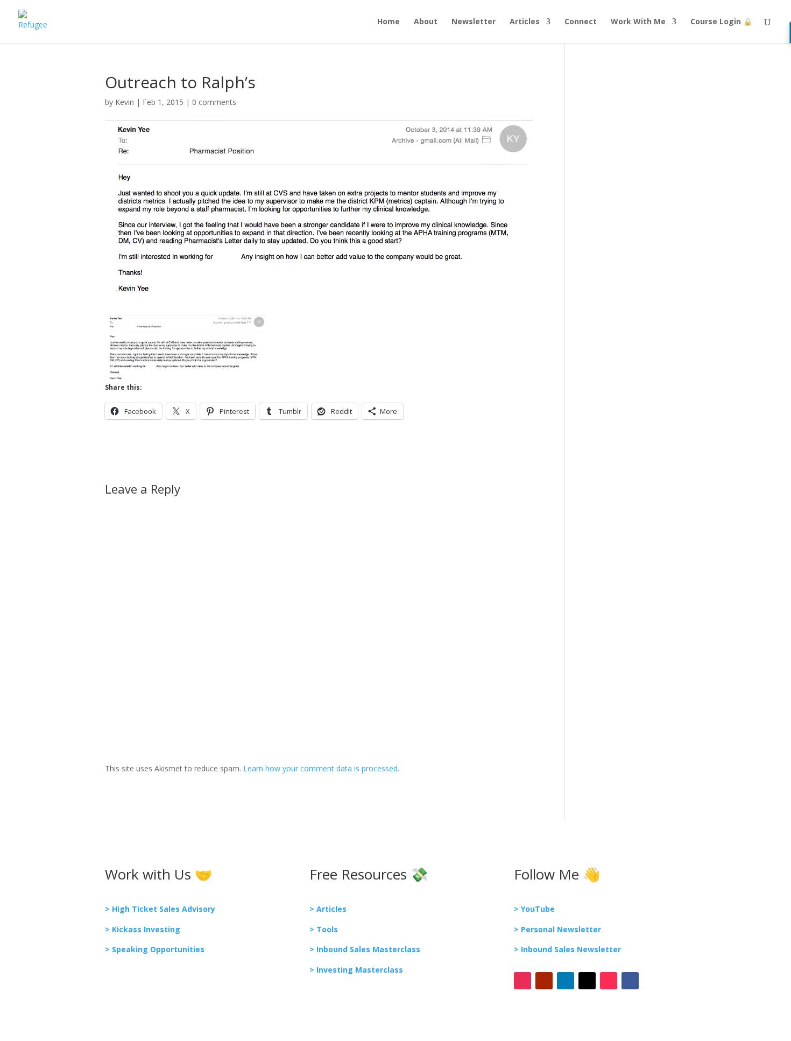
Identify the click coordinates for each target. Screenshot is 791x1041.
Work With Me (638, 22)
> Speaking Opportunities (154, 949)
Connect (580, 22)
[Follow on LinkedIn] (565, 980)
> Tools (323, 929)
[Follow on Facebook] (630, 980)
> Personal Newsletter (557, 929)
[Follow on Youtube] (544, 980)
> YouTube (534, 909)
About (425, 22)
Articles (525, 22)
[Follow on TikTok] (608, 980)
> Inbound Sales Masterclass (364, 949)
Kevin (124, 102)
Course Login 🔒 (721, 22)
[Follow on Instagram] (522, 980)
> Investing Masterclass (356, 970)
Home (388, 22)
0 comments (214, 102)
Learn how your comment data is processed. (321, 768)
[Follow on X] (587, 980)
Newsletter (473, 22)
